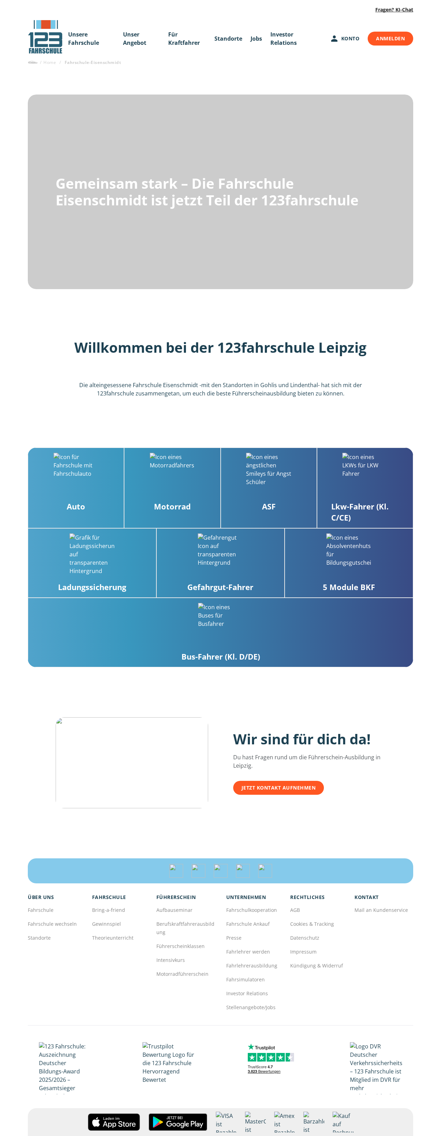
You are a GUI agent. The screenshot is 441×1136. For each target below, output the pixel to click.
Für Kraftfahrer (184, 39)
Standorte (228, 38)
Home (49, 62)
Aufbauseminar (174, 910)
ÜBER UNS (41, 897)
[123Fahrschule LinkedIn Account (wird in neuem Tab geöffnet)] (265, 871)
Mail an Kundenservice (381, 910)
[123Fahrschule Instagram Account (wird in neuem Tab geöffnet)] (198, 871)
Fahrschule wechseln (52, 924)
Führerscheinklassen (180, 946)
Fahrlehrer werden (248, 951)
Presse (234, 937)
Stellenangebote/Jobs (251, 1007)
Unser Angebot (134, 39)
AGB (295, 910)
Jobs (256, 38)
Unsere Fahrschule (83, 39)
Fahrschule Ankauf (248, 924)
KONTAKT (366, 897)
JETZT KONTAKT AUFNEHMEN (279, 787)
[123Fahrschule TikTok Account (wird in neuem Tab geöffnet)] (176, 871)
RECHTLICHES (307, 897)
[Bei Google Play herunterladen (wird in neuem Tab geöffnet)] (177, 1122)
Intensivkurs (170, 960)
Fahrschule (41, 910)
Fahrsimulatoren (245, 979)
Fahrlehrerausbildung (251, 965)
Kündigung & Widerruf (316, 965)
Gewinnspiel (106, 924)
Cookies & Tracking (312, 924)
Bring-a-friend (108, 910)
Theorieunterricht (112, 937)
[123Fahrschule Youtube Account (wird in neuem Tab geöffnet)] (243, 871)
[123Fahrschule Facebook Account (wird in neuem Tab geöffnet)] (221, 871)
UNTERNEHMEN (246, 897)
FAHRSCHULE (109, 897)
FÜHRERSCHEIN (176, 897)
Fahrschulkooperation (251, 910)
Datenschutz (304, 937)
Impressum (303, 951)
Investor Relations (283, 39)
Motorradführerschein (182, 974)
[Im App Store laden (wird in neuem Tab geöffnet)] (114, 1122)
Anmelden (390, 38)
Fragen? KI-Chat (394, 9)
